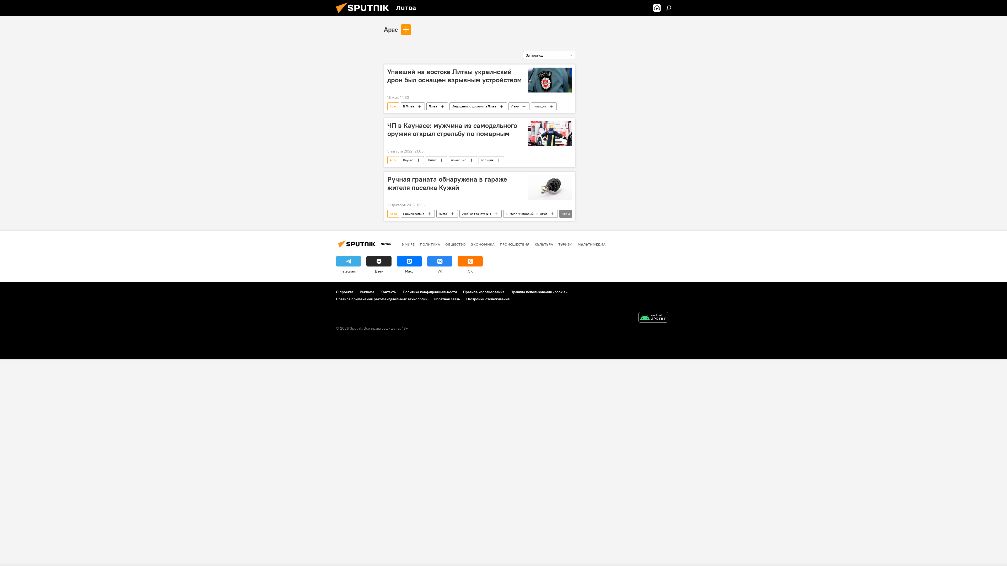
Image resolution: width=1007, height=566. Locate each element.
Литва (433, 106)
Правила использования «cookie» (539, 292)
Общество (455, 244)
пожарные (458, 160)
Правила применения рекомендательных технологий (381, 299)
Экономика (483, 244)
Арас (391, 29)
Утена (515, 106)
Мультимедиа (592, 244)
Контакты (389, 292)
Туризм (565, 244)
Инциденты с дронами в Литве (474, 106)
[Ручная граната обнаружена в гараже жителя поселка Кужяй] (550, 187)
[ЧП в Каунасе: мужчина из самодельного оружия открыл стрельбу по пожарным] (550, 133)
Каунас (408, 160)
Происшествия (413, 214)
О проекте (344, 292)
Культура (544, 244)
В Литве (408, 106)
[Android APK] (653, 318)
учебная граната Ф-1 (476, 214)
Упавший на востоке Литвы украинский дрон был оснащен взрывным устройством (454, 76)
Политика (430, 244)
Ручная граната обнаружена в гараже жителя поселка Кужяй (447, 183)
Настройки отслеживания (488, 299)
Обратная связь (447, 299)
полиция (539, 106)
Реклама (367, 292)
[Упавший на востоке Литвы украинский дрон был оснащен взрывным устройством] (550, 80)
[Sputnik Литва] (364, 14)
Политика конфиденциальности (430, 292)
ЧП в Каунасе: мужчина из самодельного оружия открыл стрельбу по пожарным (452, 129)
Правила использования (483, 292)
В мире (408, 244)
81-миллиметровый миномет (526, 214)
